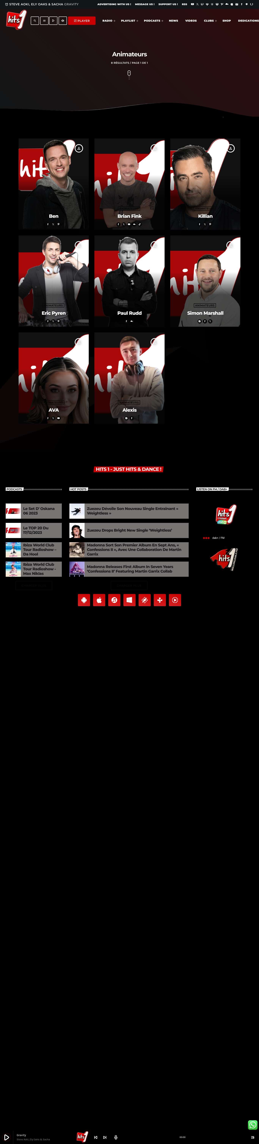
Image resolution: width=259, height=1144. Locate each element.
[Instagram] (236, 4)
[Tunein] (207, 4)
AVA (54, 410)
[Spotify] (217, 4)
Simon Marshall (205, 313)
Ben (53, 216)
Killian (205, 216)
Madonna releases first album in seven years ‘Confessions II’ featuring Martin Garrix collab (130, 569)
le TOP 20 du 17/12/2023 (35, 530)
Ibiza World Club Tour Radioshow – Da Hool (39, 550)
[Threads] (212, 4)
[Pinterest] (222, 4)
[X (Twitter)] (197, 4)
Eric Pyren (54, 313)
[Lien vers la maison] (16, 20)
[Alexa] (251, 4)
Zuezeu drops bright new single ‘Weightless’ (129, 530)
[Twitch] (202, 4)
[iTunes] (231, 4)
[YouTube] (192, 4)
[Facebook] (241, 4)
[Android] (246, 4)
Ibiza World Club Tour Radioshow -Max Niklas (39, 569)
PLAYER (82, 21)
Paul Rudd (129, 313)
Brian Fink (130, 216)
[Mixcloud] (226, 4)
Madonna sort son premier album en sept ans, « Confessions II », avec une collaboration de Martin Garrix (134, 550)
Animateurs (53, 208)
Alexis (129, 410)
